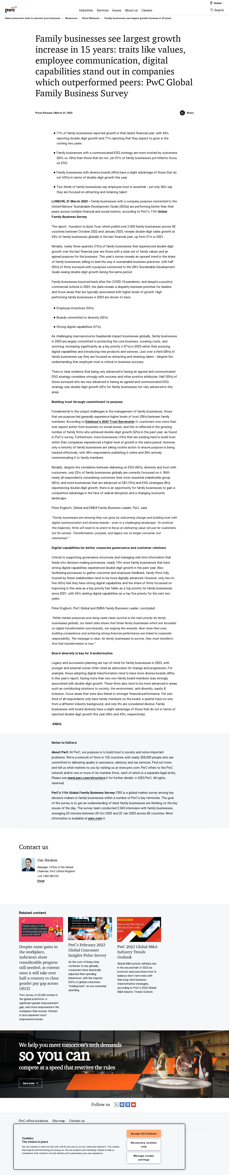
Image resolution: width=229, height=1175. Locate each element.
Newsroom (71, 18)
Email (40, 880)
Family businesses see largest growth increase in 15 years (137, 18)
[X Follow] (116, 1105)
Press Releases (91, 18)
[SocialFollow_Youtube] (133, 1105)
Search (219, 10)
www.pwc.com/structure (86, 778)
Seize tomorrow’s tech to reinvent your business (32, 18)
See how (29, 1083)
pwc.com (95, 818)
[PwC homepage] (11, 8)
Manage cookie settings (144, 1157)
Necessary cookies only (144, 1144)
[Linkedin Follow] (127, 1105)
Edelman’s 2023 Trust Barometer (110, 421)
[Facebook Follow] (122, 1105)
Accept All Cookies (144, 1133)
